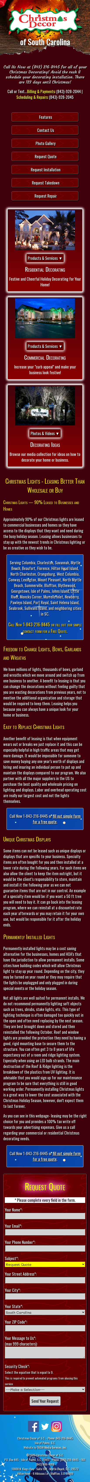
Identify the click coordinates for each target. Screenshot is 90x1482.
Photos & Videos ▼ (45, 433)
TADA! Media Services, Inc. (52, 1447)
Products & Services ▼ (45, 258)
